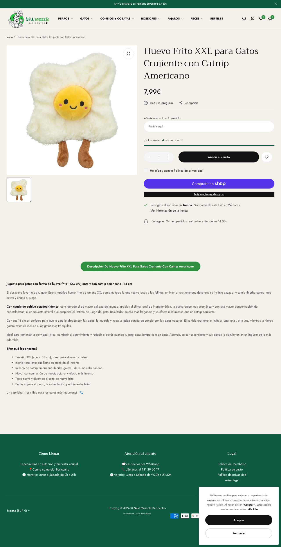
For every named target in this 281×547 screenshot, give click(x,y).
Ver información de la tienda (169, 210)
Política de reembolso (232, 464)
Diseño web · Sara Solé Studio (137, 513)
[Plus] (168, 157)
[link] (66, 18)
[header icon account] (252, 18)
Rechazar (238, 533)
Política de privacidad (188, 170)
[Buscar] (244, 18)
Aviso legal (232, 480)
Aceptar (238, 520)
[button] (266, 156)
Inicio (10, 37)
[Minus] (149, 157)
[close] (276, 4)
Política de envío (232, 469)
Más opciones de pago (209, 194)
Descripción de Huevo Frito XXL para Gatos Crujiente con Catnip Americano (140, 266)
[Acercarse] (128, 53)
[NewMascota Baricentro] (30, 18)
